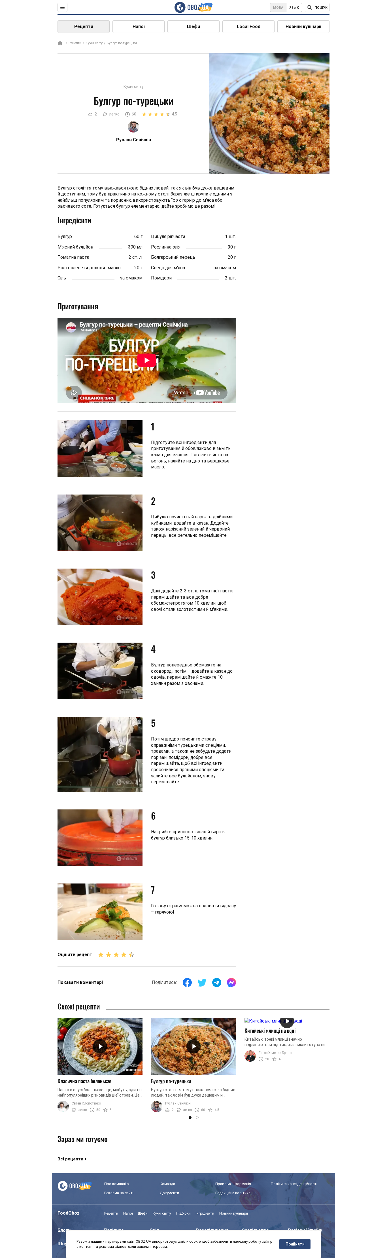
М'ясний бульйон (75, 247)
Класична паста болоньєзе (84, 1081)
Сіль (62, 278)
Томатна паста (73, 257)
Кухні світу (94, 43)
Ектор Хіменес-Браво (275, 1053)
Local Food (248, 26)
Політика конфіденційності (294, 1184)
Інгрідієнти (205, 1213)
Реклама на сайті (118, 1193)
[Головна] (60, 43)
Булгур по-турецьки (171, 1081)
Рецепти (83, 26)
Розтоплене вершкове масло (89, 267)
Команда (167, 1184)
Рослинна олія (165, 247)
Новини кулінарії (303, 26)
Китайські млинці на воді (269, 1030)
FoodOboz (69, 1213)
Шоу (62, 1243)
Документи (169, 1193)
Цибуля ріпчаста (168, 236)
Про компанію (116, 1184)
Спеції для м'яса (168, 267)
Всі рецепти (70, 1159)
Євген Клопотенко (86, 1103)
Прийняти (295, 1244)
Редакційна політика (232, 1193)
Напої (139, 26)
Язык (294, 8)
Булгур (65, 236)
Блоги (64, 1230)
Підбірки (183, 1213)
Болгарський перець (173, 257)
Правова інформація (233, 1184)
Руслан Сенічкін (178, 1103)
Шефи (193, 26)
